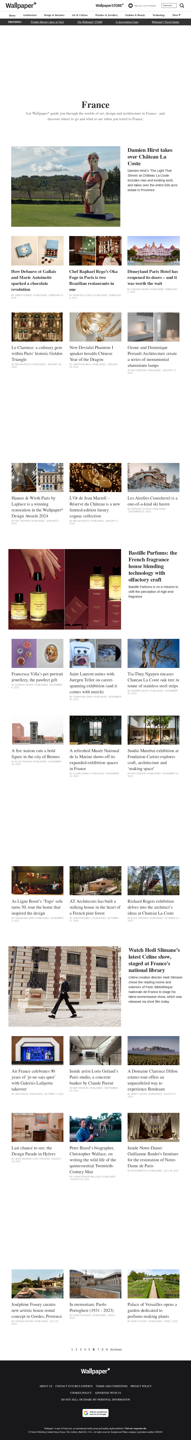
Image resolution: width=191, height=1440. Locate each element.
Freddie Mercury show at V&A (47, 22)
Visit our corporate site (135, 1428)
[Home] (11, 15)
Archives (116, 1349)
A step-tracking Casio (127, 22)
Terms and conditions (112, 1386)
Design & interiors (54, 15)
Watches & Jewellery (106, 15)
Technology (159, 15)
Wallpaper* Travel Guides (165, 22)
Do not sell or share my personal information (95, 1399)
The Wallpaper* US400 (89, 22)
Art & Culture (80, 15)
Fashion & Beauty (135, 15)
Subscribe (167, 5)
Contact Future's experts (74, 1386)
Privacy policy (141, 1386)
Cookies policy (81, 1393)
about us (45, 1386)
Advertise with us (108, 1393)
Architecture (30, 15)
